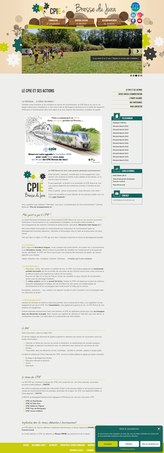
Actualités (53, 445)
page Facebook (58, 197)
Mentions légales (76, 450)
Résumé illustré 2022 (120, 136)
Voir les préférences (150, 444)
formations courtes (33, 250)
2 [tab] (134, 76)
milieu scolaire (34, 281)
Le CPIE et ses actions (134, 90)
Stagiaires (90, 450)
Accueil (26, 445)
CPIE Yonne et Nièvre (34, 411)
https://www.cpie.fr (119, 175)
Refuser (129, 444)
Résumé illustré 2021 (120, 140)
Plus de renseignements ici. (41, 207)
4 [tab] (139, 76)
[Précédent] (26, 51)
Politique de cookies (128, 449)
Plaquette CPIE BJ (119, 123)
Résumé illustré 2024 (120, 130)
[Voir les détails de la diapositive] (82, 51)
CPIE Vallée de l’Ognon (35, 406)
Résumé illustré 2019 (120, 147)
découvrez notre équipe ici (89, 225)
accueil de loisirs (55, 281)
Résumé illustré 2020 (120, 143)
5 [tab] (141, 76)
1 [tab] (131, 76)
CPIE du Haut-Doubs (34, 401)
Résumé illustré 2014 (120, 160)
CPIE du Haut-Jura (33, 403)
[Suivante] (137, 51)
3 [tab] (136, 76)
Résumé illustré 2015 (120, 157)
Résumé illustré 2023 (120, 133)
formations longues (42, 247)
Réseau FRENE (61, 434)
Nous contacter (136, 106)
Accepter (108, 444)
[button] (159, 428)
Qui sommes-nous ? (39, 445)
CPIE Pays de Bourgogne (36, 408)
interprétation (54, 305)
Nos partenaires (136, 102)
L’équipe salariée (135, 98)
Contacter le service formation (72, 445)
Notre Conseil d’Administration (130, 94)
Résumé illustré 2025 (120, 126)
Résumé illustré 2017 (120, 153)
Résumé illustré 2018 (120, 150)
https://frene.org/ (119, 185)
